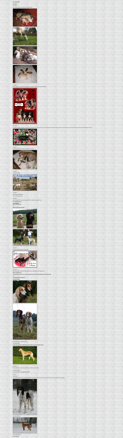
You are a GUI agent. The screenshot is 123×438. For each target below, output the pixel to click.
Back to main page (16, 436)
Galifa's (20, 194)
